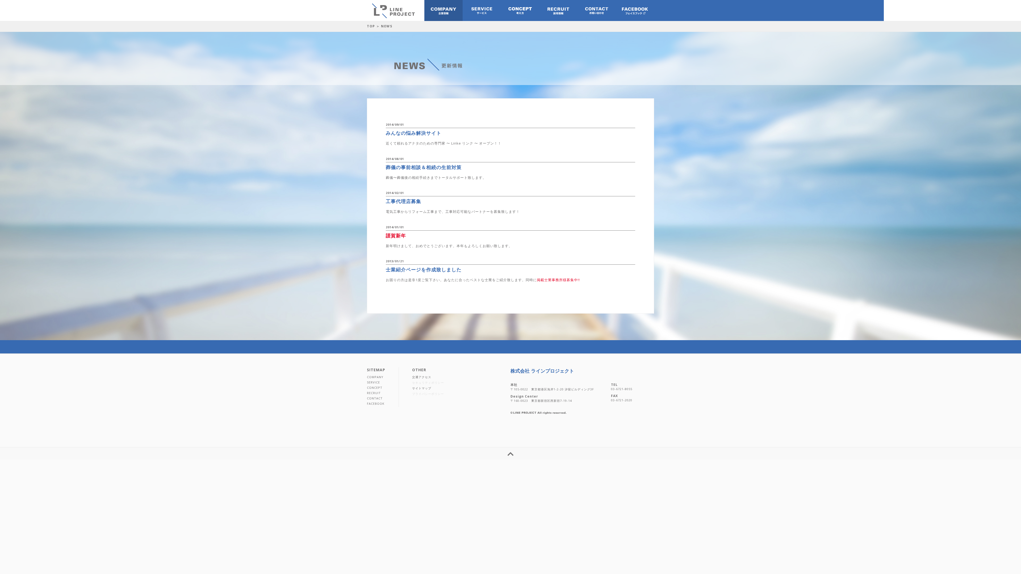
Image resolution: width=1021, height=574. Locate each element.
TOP (371, 26)
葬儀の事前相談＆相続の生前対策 (424, 167)
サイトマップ (421, 388)
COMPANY (375, 377)
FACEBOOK (375, 404)
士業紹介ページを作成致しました (424, 269)
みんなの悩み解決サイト (413, 133)
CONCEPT (374, 388)
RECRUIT (374, 393)
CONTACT (375, 398)
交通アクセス (421, 377)
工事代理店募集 (403, 201)
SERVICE (373, 382)
